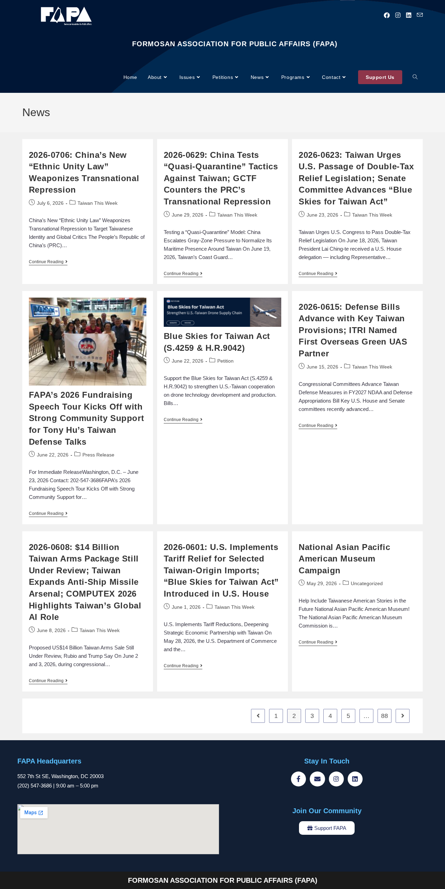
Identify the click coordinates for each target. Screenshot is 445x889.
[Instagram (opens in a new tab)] (398, 15)
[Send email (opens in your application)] (420, 15)
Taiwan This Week (98, 203)
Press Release (98, 455)
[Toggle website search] (415, 77)
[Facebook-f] (298, 778)
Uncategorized (367, 583)
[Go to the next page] (403, 716)
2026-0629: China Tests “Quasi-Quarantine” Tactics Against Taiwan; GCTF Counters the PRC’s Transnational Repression (221, 178)
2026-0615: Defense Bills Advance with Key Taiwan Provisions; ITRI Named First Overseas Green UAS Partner (353, 330)
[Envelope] (317, 778)
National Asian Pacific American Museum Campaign (344, 558)
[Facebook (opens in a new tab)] (387, 15)
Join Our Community (327, 811)
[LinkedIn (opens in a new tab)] (408, 15)
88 (384, 715)
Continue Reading (48, 261)
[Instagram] (336, 778)
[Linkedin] (355, 778)
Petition (225, 361)
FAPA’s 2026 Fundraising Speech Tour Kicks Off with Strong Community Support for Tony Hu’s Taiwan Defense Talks (86, 418)
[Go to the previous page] (258, 716)
